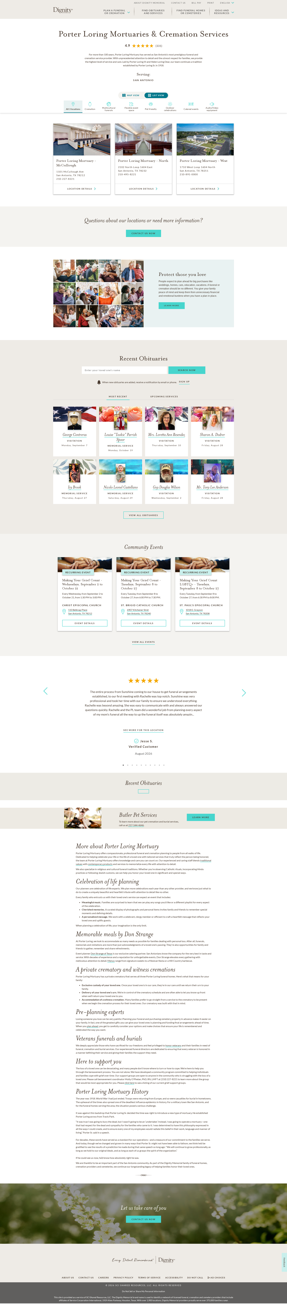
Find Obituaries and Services (153, 11)
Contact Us (86, 1277)
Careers (103, 1277)
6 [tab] (145, 765)
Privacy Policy (123, 1277)
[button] (225, 3)
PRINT (210, 3)
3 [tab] (132, 765)
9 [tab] (159, 765)
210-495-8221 (127, 174)
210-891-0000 (189, 174)
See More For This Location (143, 730)
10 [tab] (163, 765)
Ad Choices (217, 1277)
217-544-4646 (136, 825)
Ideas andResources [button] (221, 11)
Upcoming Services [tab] (164, 396)
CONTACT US (178, 3)
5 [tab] (141, 765)
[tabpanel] (143, 722)
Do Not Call (195, 1277)
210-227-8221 (65, 178)
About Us (68, 1277)
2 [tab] (127, 765)
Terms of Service (149, 1277)
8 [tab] (154, 765)
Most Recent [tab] (118, 396)
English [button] (225, 3)
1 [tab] (123, 765)
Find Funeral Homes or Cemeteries (191, 11)
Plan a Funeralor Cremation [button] (114, 11)
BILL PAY (196, 3)
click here (129, 1082)
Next (241, 690)
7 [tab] (150, 765)
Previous (45, 696)
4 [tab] (136, 765)
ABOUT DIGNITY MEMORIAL (149, 3)
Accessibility (174, 1277)
